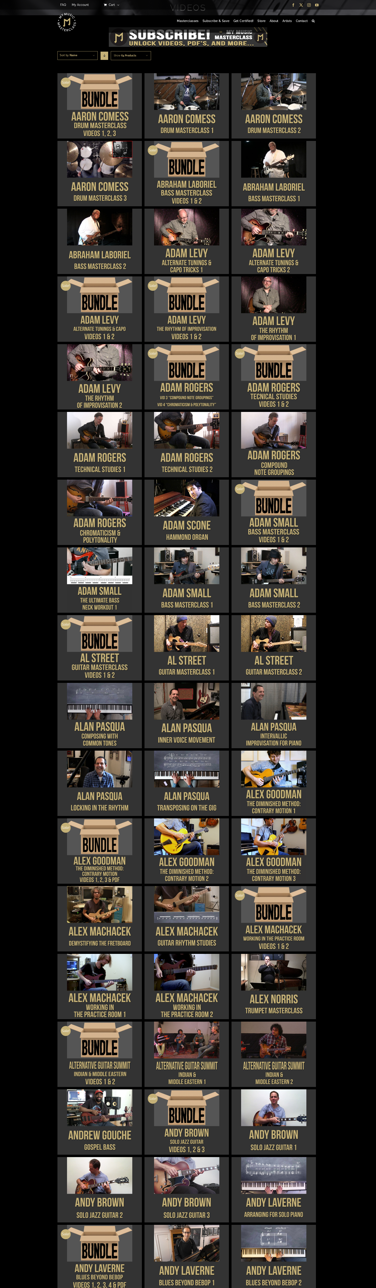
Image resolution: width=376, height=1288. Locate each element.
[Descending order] (104, 55)
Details (99, 106)
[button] (313, 21)
